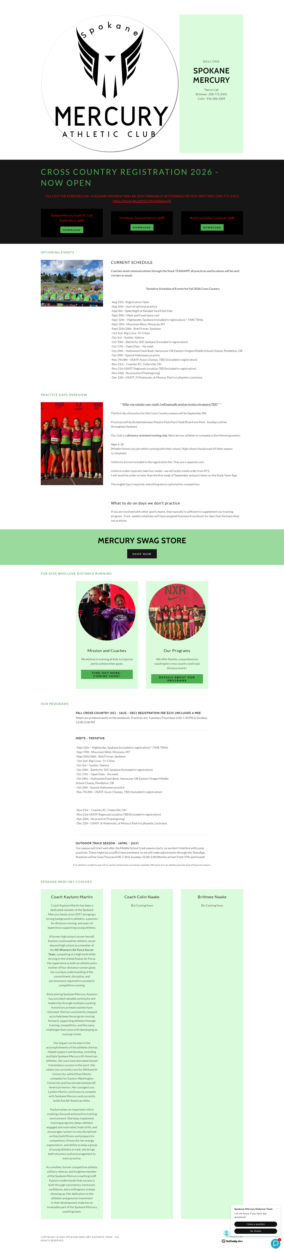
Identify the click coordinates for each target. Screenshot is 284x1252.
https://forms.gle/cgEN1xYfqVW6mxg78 (142, 201)
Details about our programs (177, 679)
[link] (232, 1240)
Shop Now (142, 553)
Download (72, 230)
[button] (275, 1243)
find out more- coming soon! (107, 674)
